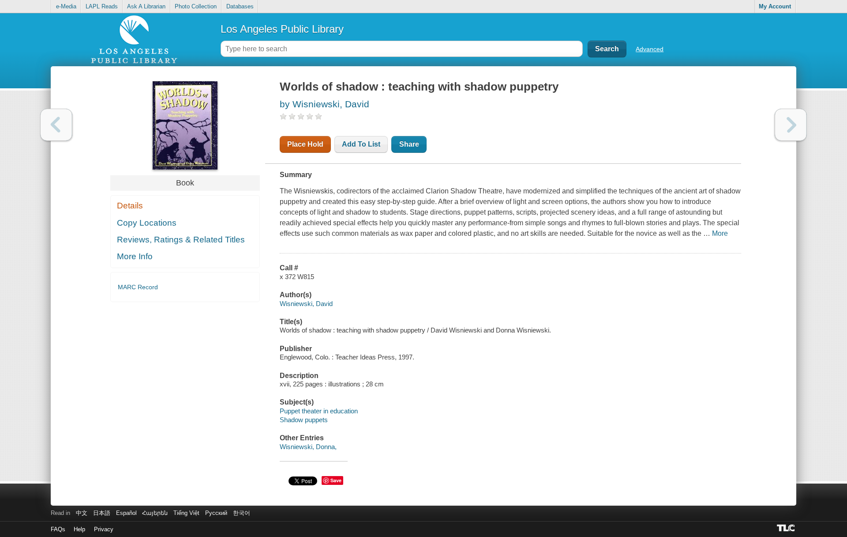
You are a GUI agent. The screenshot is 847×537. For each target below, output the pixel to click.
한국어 (241, 513)
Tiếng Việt (186, 513)
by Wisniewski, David (324, 104)
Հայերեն (155, 513)
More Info (135, 256)
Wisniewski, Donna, (308, 446)
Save (335, 480)
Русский (216, 513)
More (720, 233)
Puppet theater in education (319, 411)
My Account (775, 6)
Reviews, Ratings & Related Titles (181, 239)
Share (409, 144)
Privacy (103, 529)
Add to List (361, 144)
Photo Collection (196, 6)
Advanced (649, 49)
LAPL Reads (102, 6)
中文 (81, 513)
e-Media (66, 6)
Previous (56, 125)
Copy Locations (146, 222)
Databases (240, 6)
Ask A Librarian (146, 6)
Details (130, 205)
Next (791, 125)
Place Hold (305, 144)
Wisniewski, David (306, 303)
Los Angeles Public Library (282, 29)
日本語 (101, 513)
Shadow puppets (304, 420)
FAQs (58, 529)
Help (79, 529)
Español (126, 513)
